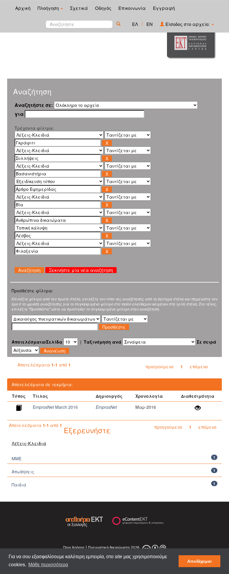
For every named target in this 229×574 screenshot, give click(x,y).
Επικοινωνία (132, 8)
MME (16, 458)
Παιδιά (19, 485)
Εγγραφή (164, 8)
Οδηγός (103, 8)
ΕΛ (135, 24)
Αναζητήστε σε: (34, 105)
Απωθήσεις (23, 472)
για (19, 114)
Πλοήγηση (49, 8)
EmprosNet (106, 407)
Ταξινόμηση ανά (102, 342)
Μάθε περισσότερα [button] (48, 564)
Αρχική (22, 8)
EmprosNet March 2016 (55, 407)
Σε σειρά (206, 342)
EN (149, 24)
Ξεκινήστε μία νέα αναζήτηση (81, 270)
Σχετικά (79, 8)
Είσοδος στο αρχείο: (187, 24)
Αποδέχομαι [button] (199, 561)
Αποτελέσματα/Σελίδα (37, 342)
